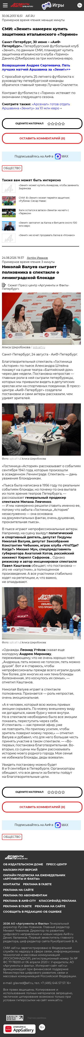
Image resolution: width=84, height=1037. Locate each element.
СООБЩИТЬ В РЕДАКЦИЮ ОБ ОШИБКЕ (32, 911)
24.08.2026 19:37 (13, 258)
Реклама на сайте (18, 890)
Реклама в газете (37, 884)
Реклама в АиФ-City (19, 901)
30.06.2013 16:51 (12, 16)
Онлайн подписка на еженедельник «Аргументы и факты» (34, 877)
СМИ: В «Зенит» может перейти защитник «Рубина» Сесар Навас (44, 199)
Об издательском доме (23, 864)
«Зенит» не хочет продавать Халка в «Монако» (47, 235)
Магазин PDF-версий (20, 870)
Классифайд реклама (57, 901)
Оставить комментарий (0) (42, 138)
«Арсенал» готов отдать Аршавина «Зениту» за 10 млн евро (36, 106)
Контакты (11, 884)
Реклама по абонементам (25, 895)
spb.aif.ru (39, 347)
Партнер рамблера (37, 1018)
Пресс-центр (56, 864)
